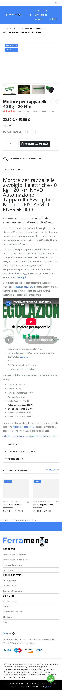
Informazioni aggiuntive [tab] (21, 451)
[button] (47, 470)
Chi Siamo (7, 617)
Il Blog (5, 622)
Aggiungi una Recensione (43, 111)
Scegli (24, 483)
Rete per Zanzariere (12, 565)
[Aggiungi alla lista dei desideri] (28, 502)
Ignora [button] (48, 686)
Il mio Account (9, 601)
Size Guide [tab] (13, 444)
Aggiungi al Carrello (37, 143)
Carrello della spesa (12, 611)
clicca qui (24, 357)
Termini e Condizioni (12, 591)
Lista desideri (41, 15)
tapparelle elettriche (23, 286)
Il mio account (41, 11)
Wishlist (6, 606)
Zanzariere (8, 570)
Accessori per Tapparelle (14, 554)
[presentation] (7, 63)
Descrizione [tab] (14, 169)
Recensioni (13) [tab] (15, 459)
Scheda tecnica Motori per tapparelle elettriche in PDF (29, 436)
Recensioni (23, 111)
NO (27, 132)
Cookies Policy (10, 585)
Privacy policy (9, 580)
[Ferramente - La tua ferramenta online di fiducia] (15, 15)
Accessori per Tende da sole (16, 559)
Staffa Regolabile (12, 132)
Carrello (39, 19)
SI (33, 132)
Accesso (53, 19)
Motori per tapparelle (23, 426)
